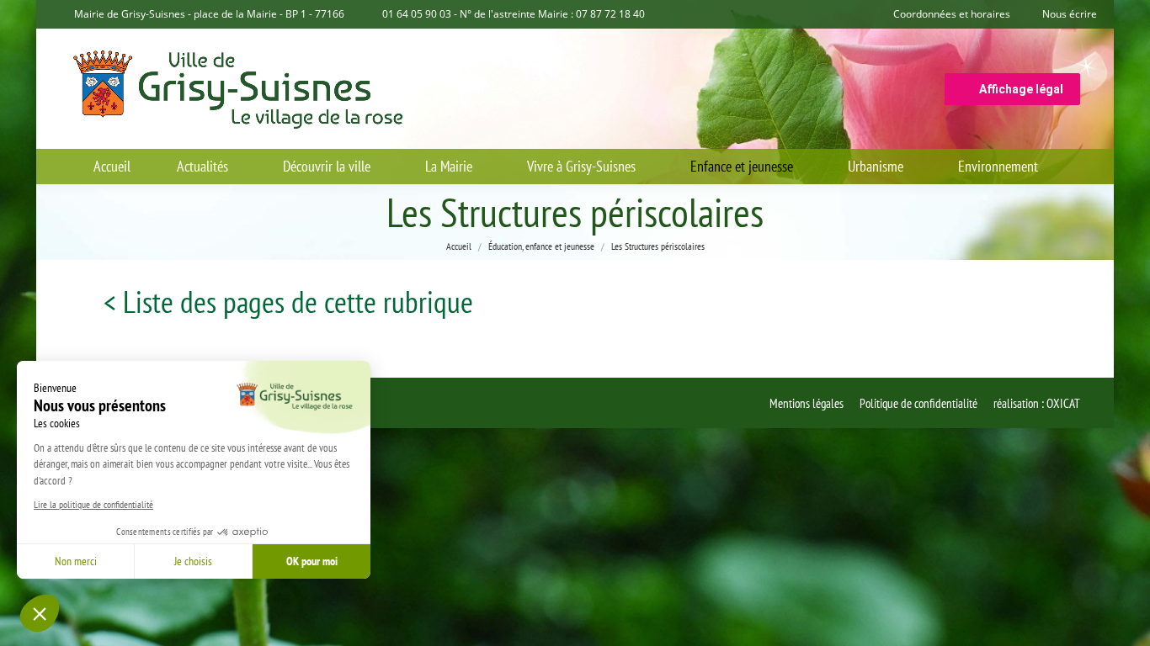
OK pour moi (312, 561)
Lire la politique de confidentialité (93, 504)
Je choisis (193, 561)
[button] (39, 613)
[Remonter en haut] (1125, 621)
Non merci (76, 561)
